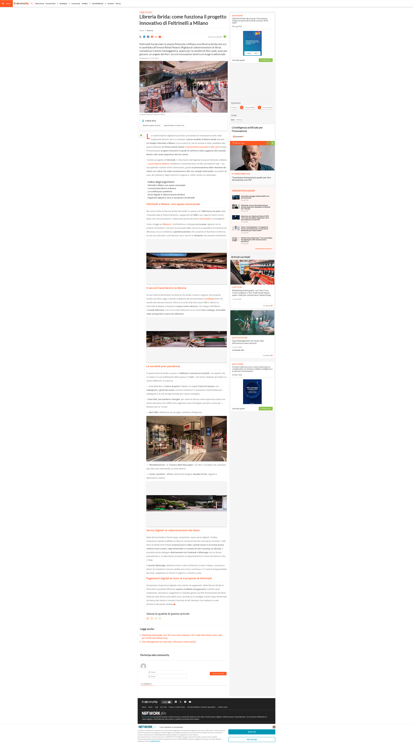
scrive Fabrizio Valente (158, 163)
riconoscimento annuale (196, 147)
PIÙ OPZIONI (252, 739)
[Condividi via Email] (160, 37)
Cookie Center (223, 707)
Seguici (165, 702)
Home (141, 30)
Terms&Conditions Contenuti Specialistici (201, 707)
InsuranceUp (75, 3)
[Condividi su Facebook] (148, 37)
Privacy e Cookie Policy (177, 707)
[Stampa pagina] (152, 37)
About (144, 707)
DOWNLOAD (265, 60)
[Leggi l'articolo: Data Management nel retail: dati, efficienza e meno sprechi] (252, 334)
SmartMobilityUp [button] (97, 3)
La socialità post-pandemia (160, 191)
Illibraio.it (167, 224)
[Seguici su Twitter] (180, 702)
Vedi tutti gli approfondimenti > (264, 248)
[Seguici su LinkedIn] (175, 702)
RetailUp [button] (85, 3)
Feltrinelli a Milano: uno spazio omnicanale (166, 185)
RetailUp (150, 30)
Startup (118, 3)
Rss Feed (163, 707)
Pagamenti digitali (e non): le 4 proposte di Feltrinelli (171, 197)
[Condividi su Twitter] (140, 37)
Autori (150, 707)
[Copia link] (156, 37)
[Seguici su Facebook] (185, 702)
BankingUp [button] (63, 3)
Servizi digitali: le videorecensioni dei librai (166, 194)
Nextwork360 (146, 717)
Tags (156, 707)
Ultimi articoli (39, 3)
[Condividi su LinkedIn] (144, 37)
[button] (6, 3)
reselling (209, 298)
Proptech (111, 3)
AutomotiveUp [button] (50, 3)
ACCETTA (252, 731)
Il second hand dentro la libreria (162, 188)
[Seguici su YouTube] (190, 702)
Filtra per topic (240, 143)
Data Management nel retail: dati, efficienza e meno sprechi (169, 641)
